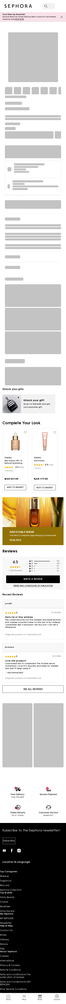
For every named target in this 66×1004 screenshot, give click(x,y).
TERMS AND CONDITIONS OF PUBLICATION (33, 586)
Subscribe (9, 841)
